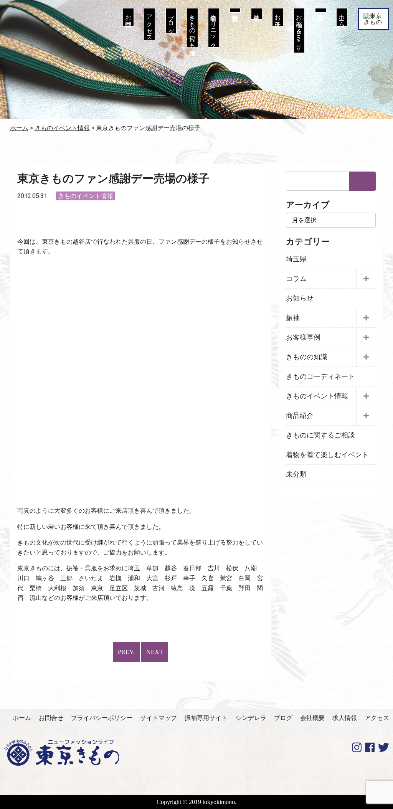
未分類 (296, 474)
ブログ (171, 20)
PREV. (126, 652)
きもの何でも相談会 (192, 27)
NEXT (154, 652)
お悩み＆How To (299, 30)
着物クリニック (213, 27)
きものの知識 (306, 357)
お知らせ (300, 298)
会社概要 (312, 717)
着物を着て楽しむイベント (327, 455)
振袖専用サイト (206, 717)
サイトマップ (158, 717)
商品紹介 (300, 415)
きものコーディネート (320, 376)
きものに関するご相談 (320, 435)
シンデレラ (251, 717)
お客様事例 (303, 337)
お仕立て (277, 17)
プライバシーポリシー (101, 717)
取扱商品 (320, 10)
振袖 (293, 318)
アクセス (149, 24)
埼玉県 (296, 259)
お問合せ (128, 17)
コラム (296, 278)
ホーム (342, 17)
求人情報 (344, 717)
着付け (256, 13)
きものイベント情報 (85, 196)
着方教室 (235, 10)
